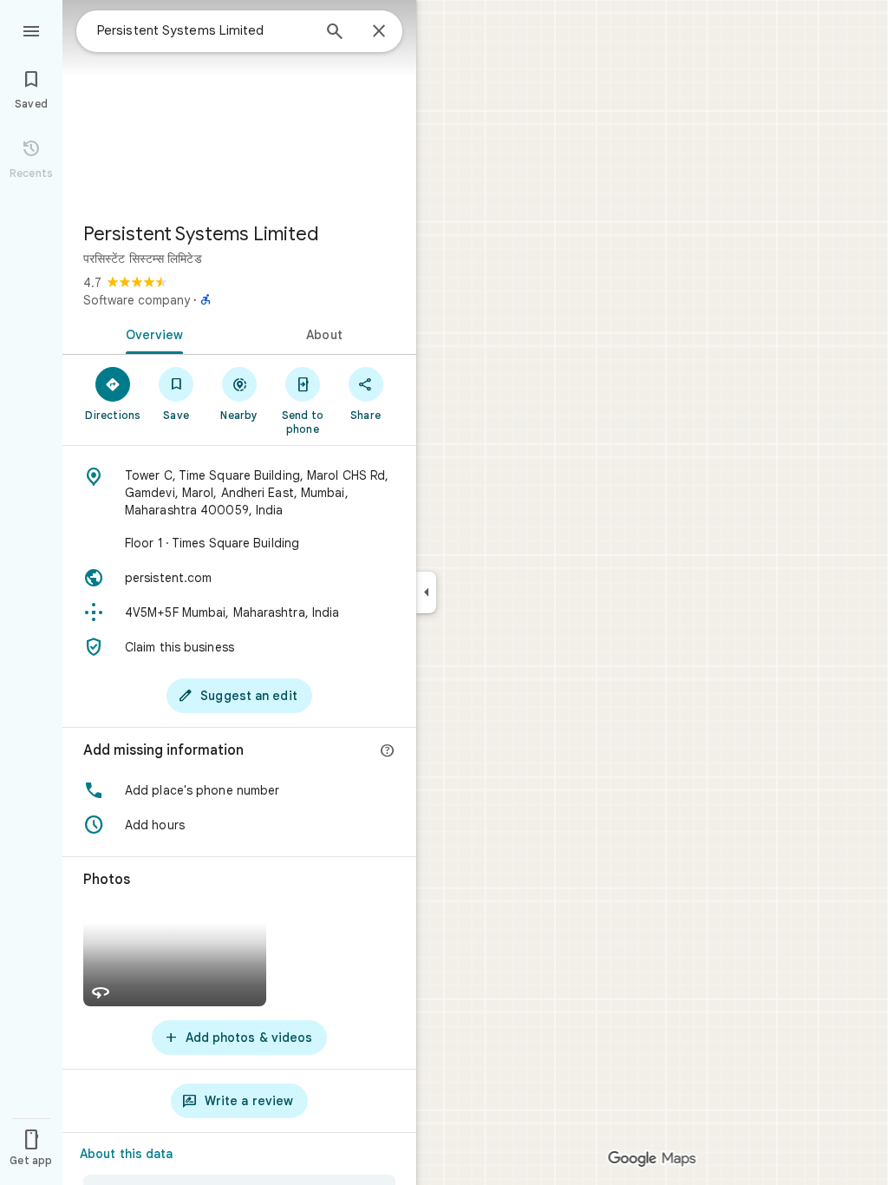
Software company (136, 300)
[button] (239, 790)
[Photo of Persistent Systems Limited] (239, 104)
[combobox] (203, 30)
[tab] (151, 333)
